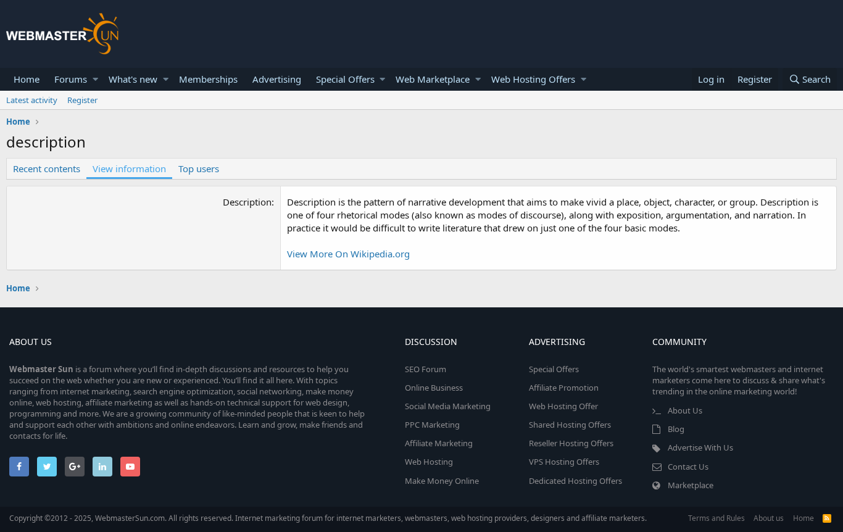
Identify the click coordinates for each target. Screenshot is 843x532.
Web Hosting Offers (533, 79)
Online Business (434, 387)
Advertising (276, 79)
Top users (198, 168)
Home (26, 79)
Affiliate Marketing (439, 443)
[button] (95, 79)
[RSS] (827, 518)
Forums (70, 79)
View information (129, 168)
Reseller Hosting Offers (571, 443)
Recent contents (46, 168)
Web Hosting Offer (563, 406)
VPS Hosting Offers (564, 461)
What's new (133, 79)
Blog (676, 428)
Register (82, 100)
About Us (685, 410)
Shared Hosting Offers (570, 424)
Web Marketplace (433, 79)
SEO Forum (425, 369)
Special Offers (345, 79)
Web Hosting (429, 461)
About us (769, 518)
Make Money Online (442, 480)
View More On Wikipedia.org (348, 253)
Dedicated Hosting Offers (575, 480)
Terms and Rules (716, 518)
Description (247, 202)
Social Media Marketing (448, 406)
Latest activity (31, 100)
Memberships (208, 79)
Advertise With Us (700, 447)
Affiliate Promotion (564, 387)
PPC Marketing (432, 424)
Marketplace (690, 485)
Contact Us (688, 466)
